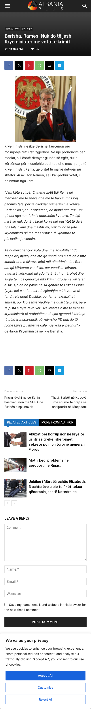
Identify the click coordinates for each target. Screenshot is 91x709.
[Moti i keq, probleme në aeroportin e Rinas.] (15, 465)
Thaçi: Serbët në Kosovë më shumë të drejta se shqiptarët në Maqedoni (69, 402)
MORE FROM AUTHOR (57, 422)
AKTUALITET (12, 29)
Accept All (45, 675)
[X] (19, 65)
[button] (85, 6)
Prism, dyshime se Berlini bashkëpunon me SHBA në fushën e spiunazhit (23, 402)
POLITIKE (27, 29)
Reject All (45, 699)
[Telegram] (59, 65)
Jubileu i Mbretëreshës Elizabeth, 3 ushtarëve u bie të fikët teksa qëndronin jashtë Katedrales (57, 486)
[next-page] (14, 503)
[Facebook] (8, 65)
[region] (45, 671)
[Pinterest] (29, 65)
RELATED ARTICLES (21, 422)
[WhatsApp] (39, 65)
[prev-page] (7, 503)
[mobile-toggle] (7, 6)
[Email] (49, 65)
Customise (45, 687)
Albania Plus (16, 48)
